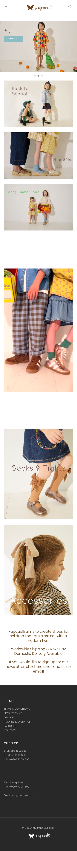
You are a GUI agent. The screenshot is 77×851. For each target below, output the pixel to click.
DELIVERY (9, 717)
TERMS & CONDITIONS (17, 709)
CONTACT (10, 730)
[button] (35, 76)
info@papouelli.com (24, 795)
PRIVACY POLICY (13, 713)
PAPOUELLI (10, 726)
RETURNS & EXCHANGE (17, 721)
